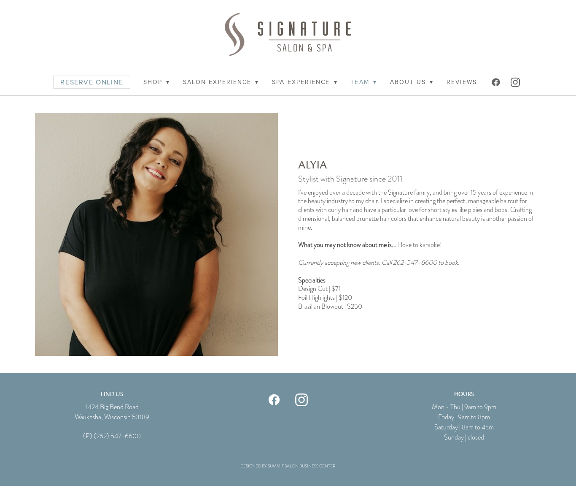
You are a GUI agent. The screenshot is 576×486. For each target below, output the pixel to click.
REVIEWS (462, 82)
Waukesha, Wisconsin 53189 (112, 417)
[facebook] (496, 82)
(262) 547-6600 (117, 436)
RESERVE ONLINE (91, 82)
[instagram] (516, 82)
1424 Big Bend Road (112, 407)
